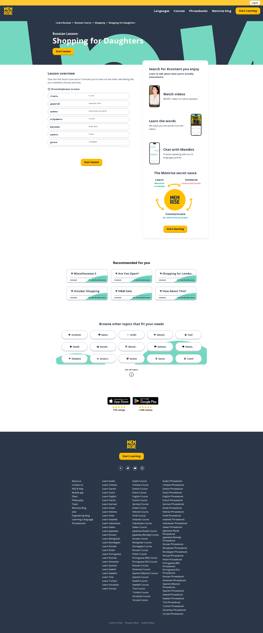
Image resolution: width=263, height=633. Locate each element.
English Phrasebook (173, 496)
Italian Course (139, 527)
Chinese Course (140, 484)
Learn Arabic (108, 481)
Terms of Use (115, 622)
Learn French (109, 500)
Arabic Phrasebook (172, 481)
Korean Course (140, 538)
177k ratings (119, 410)
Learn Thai (107, 577)
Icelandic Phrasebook (174, 519)
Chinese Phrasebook (173, 484)
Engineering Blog (81, 515)
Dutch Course (139, 492)
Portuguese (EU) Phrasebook (171, 571)
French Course (139, 500)
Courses (179, 11)
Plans (75, 496)
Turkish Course (140, 592)
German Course (140, 504)
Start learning (175, 229)
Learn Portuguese (111, 554)
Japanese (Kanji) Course (144, 530)
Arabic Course (139, 481)
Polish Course (139, 554)
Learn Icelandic (110, 519)
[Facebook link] (121, 468)
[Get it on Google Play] (145, 401)
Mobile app (78, 492)
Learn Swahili (109, 569)
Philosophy (77, 500)
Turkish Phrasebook (173, 606)
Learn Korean (109, 534)
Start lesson (63, 51)
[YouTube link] (135, 468)
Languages (161, 11)
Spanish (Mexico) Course (145, 573)
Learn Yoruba (109, 588)
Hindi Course (139, 515)
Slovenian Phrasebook (174, 580)
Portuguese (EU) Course (144, 561)
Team (75, 504)
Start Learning (248, 10)
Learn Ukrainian (110, 584)
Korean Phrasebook (173, 544)
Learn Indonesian (111, 523)
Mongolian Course (141, 542)
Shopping (100, 22)
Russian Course (83, 22)
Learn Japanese (110, 530)
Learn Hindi (108, 515)
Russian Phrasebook (173, 576)
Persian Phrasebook (173, 555)
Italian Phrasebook (172, 527)
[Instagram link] (142, 468)
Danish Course (140, 488)
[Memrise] (8, 10)
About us (76, 481)
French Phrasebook (173, 500)
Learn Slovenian (110, 561)
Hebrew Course (140, 511)
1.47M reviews (145, 410)
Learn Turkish (109, 580)
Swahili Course (139, 580)
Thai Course (138, 588)
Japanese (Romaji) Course (145, 534)
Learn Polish (108, 550)
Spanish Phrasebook (173, 590)
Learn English (109, 496)
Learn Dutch (108, 492)
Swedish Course (140, 584)
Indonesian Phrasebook (175, 523)
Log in (255, 3)
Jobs (74, 511)
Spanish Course (140, 577)
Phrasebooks (198, 11)
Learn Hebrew (109, 511)
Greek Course (139, 507)
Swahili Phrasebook (173, 594)
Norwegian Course (142, 546)
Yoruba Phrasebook (173, 613)
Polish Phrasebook (172, 559)
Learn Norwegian (111, 542)
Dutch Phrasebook (172, 492)
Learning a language (82, 519)
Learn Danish (109, 488)
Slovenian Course (141, 569)
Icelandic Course (140, 519)
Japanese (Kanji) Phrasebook (171, 532)
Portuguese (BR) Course (144, 557)
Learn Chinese (109, 484)
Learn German (109, 504)
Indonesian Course (142, 523)
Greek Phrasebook (172, 507)
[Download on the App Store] (118, 401)
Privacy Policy (131, 622)
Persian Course (140, 550)
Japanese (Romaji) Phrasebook (172, 539)
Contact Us (77, 484)
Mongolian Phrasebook (175, 547)
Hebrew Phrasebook (173, 511)
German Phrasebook (173, 504)
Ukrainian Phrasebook (174, 609)
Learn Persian (109, 546)
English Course (140, 496)
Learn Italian (108, 527)
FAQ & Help (77, 488)
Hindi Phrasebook (172, 515)
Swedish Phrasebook (173, 598)
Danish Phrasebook (173, 488)
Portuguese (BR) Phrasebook (171, 565)
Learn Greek (108, 507)
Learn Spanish (109, 565)
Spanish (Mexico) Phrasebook (171, 585)
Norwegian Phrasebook (175, 551)
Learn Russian (63, 22)
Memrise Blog (79, 507)
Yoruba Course (140, 600)
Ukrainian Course (141, 596)
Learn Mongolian (111, 538)
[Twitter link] (128, 468)
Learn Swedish (109, 573)
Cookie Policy (147, 622)
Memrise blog (221, 11)
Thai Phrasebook (171, 602)
